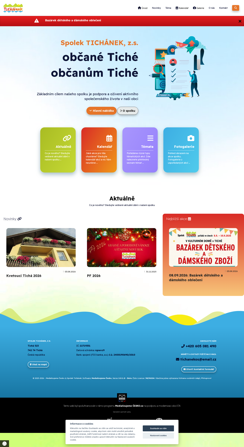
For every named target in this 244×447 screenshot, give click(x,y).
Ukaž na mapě (39, 364)
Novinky (156, 8)
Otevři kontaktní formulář (200, 369)
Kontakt (223, 8)
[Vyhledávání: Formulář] (235, 8)
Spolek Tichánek (74, 378)
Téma (168, 8)
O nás (212, 8)
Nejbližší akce (177, 219)
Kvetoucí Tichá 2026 (23, 276)
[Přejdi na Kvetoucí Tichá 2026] (41, 247)
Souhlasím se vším (158, 428)
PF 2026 (94, 276)
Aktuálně (122, 198)
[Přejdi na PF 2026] (121, 247)
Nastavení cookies (158, 435)
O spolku (128, 110)
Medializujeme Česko (55, 378)
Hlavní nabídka (103, 110)
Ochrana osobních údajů (189, 378)
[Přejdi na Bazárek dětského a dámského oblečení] (203, 247)
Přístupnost (206, 378)
